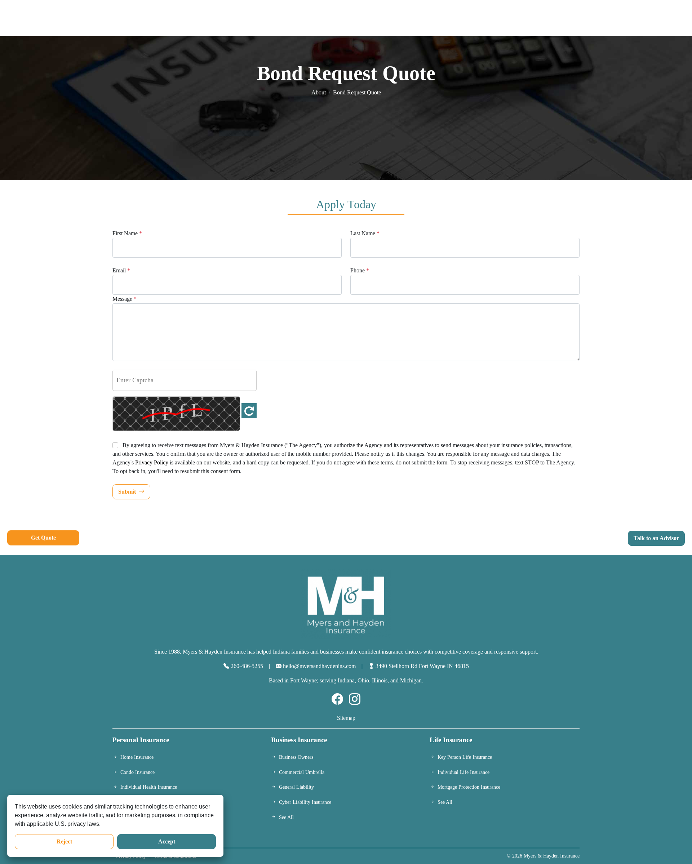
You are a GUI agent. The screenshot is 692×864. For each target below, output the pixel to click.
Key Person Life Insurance (465, 757)
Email (121, 270)
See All (286, 817)
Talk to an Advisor (656, 538)
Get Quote (43, 536)
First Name (127, 233)
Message (124, 299)
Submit (127, 492)
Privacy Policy (151, 462)
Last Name (365, 233)
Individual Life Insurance (463, 772)
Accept (166, 841)
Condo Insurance (137, 772)
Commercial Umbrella (301, 772)
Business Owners (296, 757)
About (318, 92)
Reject (64, 841)
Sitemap (346, 718)
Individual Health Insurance (148, 787)
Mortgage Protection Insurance (469, 787)
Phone (359, 270)
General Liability (296, 787)
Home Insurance (137, 757)
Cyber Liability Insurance (305, 802)
